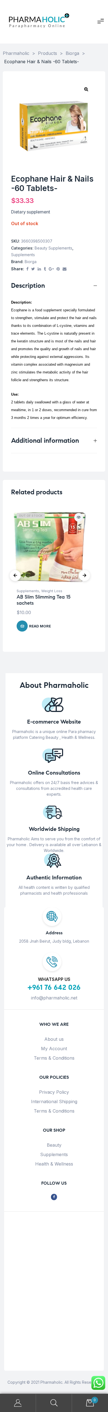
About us (54, 1039)
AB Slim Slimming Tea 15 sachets (43, 600)
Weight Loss (51, 591)
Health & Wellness (54, 1164)
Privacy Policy (54, 1092)
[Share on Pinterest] (58, 269)
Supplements (23, 254)
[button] (86, 89)
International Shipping (54, 1101)
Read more (40, 626)
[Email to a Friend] (64, 269)
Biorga (31, 261)
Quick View (78, 517)
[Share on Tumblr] (44, 269)
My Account (54, 1048)
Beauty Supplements (53, 248)
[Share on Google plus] (51, 269)
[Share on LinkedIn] (39, 269)
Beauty (54, 1145)
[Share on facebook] (27, 269)
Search (54, 1403)
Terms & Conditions (54, 1058)
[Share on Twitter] (33, 269)
